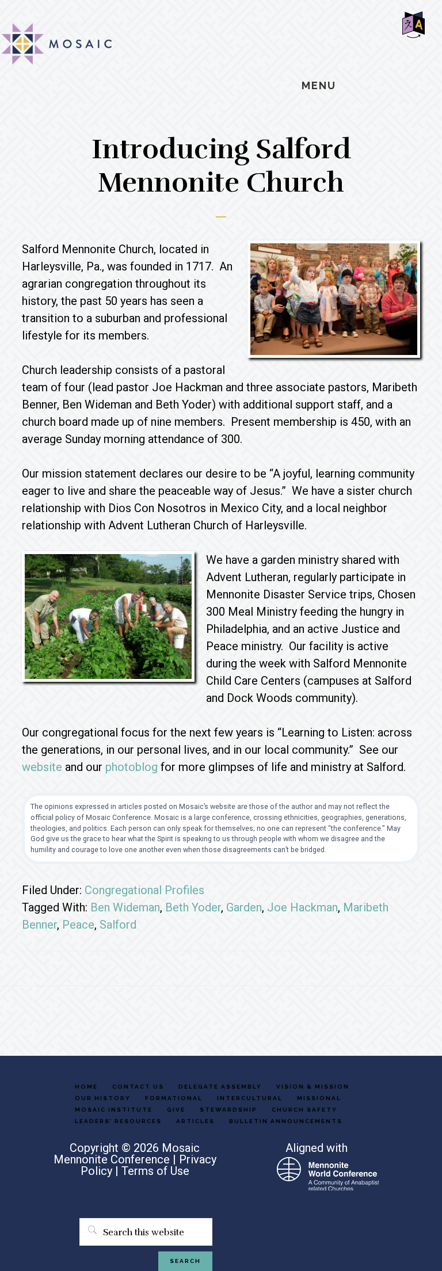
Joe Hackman (302, 907)
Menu (319, 85)
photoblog (131, 767)
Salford (118, 925)
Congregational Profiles (144, 890)
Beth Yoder (193, 907)
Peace (78, 925)
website (42, 767)
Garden (244, 907)
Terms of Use (155, 1171)
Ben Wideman (125, 907)
